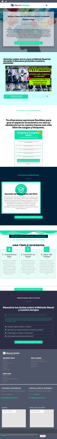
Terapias (5, 380)
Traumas (5, 365)
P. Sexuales (34, 365)
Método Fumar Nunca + (37, 360)
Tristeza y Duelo (7, 363)
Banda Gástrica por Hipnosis (39, 361)
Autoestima (6, 370)
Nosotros (5, 377)
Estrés (4, 361)
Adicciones (34, 363)
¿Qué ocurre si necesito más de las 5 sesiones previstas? (25, 330)
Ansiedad (5, 360)
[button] (46, 5)
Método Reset (7, 375)
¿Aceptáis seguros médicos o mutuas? (19, 326)
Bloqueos (5, 366)
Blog (4, 382)
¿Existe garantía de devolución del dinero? (20, 336)
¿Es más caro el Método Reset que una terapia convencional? (26, 315)
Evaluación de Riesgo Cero (10, 379)
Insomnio (33, 366)
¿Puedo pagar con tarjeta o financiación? (20, 333)
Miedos (5, 368)
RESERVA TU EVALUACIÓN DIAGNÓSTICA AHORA (28, 160)
